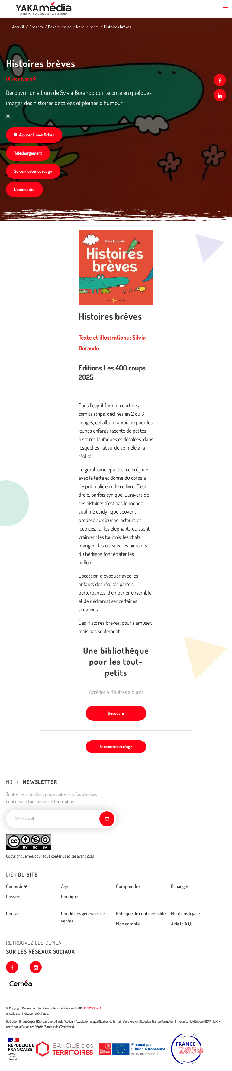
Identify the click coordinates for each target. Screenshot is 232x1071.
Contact (13, 913)
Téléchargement (28, 153)
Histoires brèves (117, 26)
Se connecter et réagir (33, 171)
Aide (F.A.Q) (181, 924)
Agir (64, 886)
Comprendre (128, 886)
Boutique (69, 896)
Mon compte (128, 924)
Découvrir (116, 713)
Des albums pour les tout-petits (73, 26)
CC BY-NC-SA (92, 1008)
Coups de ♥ (16, 886)
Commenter (24, 189)
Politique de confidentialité (141, 913)
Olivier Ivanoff (21, 78)
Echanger (179, 886)
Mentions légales (186, 913)
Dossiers (36, 26)
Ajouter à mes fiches (36, 134)
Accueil (18, 26)
